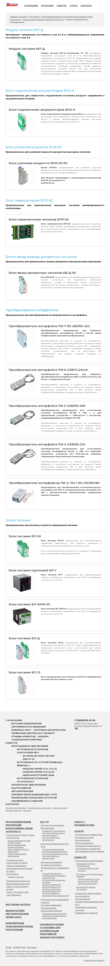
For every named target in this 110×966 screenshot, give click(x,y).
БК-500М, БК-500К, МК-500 (38, 755)
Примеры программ (16, 877)
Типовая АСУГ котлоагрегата (53, 831)
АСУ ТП (44, 822)
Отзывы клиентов (23, 736)
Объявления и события (27, 801)
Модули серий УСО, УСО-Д (40, 768)
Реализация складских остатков (34, 797)
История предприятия (26, 723)
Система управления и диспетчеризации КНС (51, 890)
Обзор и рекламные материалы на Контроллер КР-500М (19, 868)
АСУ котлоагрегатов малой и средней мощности (53, 834)
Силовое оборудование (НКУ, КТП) (34, 794)
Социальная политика (26, 739)
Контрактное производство (88, 834)
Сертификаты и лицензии (28, 726)
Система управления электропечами (50, 857)
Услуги (73, 6)
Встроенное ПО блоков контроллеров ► (85, 865)
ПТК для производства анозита (54, 852)
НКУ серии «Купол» (18, 904)
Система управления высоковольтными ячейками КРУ (55, 894)
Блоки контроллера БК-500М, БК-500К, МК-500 (19, 842)
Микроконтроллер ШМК (38, 775)
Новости (61, 6)
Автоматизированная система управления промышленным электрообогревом (54, 916)
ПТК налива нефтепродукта (53, 849)
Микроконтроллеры (16, 847)
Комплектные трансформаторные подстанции (19, 926)
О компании (31, 6)
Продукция (47, 6)
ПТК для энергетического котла (55, 854)
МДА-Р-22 (29, 759)
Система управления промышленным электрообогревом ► (51, 908)
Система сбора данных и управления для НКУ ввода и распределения (54, 876)
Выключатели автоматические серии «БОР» (17, 913)
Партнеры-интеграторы (50, 730)
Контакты (86, 6)
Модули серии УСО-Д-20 (38, 771)
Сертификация (13, 895)
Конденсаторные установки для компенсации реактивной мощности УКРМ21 (52, 931)
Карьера (43, 736)
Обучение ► (12, 874)
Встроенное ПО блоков (32, 778)
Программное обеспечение (29, 746)
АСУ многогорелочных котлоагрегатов (51, 839)
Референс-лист (21, 730)
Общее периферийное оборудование (17, 855)
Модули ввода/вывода (17, 845)
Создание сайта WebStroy (94, 960)
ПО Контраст (25, 781)
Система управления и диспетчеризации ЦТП (51, 886)
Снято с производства (17, 892)
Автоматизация (22, 791)
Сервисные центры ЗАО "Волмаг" (33, 733)
